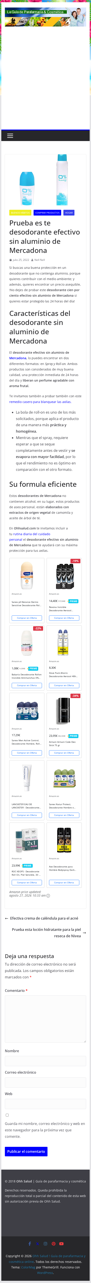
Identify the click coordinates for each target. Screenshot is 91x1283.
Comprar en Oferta (27, 617)
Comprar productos (47, 212)
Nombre (12, 1050)
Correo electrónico (20, 1072)
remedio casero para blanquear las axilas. (40, 402)
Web (8, 1093)
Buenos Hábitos (20, 212)
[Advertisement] (45, 81)
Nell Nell (39, 260)
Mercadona (17, 358)
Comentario (16, 990)
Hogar (69, 212)
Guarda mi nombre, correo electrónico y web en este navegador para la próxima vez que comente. (45, 1130)
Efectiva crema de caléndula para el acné (44, 918)
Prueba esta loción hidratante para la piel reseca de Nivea (46, 932)
